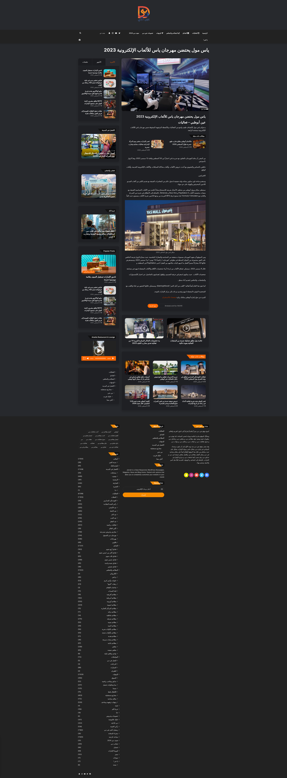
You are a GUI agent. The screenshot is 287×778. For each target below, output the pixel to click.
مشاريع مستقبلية (106, 389)
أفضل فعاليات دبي (113, 435)
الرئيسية (205, 33)
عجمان (116, 747)
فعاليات (92, 443)
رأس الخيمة (114, 726)
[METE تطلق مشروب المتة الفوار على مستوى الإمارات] (110, 104)
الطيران (113, 671)
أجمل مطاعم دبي (106, 432)
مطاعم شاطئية (111, 615)
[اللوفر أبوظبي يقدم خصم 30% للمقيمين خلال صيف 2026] (137, 392)
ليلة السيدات (112, 591)
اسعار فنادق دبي (87, 435)
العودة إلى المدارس (110, 501)
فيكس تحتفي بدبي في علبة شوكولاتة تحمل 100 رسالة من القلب (92, 82)
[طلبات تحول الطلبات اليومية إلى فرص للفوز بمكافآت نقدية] (110, 114)
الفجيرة (115, 486)
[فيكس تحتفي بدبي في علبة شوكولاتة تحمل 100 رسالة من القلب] (110, 83)
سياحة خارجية (113, 737)
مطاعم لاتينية (112, 626)
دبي (82, 439)
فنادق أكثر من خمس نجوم (107, 553)
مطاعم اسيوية (111, 605)
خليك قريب (107, 396)
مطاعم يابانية (112, 643)
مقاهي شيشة (112, 650)
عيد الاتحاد (113, 511)
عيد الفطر (113, 521)
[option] (98, 146)
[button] (98, 350)
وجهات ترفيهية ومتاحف (108, 702)
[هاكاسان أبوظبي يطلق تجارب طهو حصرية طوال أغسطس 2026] (199, 144)
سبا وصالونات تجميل (109, 685)
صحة (114, 765)
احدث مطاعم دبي (100, 435)
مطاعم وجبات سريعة (109, 640)
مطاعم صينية (112, 622)
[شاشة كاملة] (84, 358)
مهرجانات (113, 539)
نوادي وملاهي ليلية (110, 654)
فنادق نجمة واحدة (110, 563)
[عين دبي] (144, 14)
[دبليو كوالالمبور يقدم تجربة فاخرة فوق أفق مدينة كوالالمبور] (110, 94)
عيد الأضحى (112, 507)
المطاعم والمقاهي (172, 33)
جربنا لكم (115, 709)
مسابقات (113, 473)
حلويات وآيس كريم (110, 580)
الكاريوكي (113, 574)
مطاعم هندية (112, 636)
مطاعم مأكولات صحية (109, 633)
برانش (114, 577)
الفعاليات (195, 33)
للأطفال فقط (112, 692)
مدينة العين (112, 462)
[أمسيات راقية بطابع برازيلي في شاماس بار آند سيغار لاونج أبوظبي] (137, 368)
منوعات (115, 758)
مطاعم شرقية (111, 619)
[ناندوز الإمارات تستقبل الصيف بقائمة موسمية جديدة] (110, 73)
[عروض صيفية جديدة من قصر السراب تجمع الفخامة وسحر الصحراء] (165, 392)
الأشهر (99, 62)
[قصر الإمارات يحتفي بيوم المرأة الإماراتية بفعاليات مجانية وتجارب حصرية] (157, 144)
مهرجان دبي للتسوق (109, 535)
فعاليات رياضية (111, 525)
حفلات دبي (89, 439)
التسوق (114, 678)
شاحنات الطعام (111, 587)
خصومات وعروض (112, 716)
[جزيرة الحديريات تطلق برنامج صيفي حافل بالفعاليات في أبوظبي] (165, 368)
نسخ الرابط (152, 306)
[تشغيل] (113, 358)
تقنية (116, 706)
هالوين (114, 542)
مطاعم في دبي (84, 447)
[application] (98, 351)
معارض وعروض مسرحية (108, 532)
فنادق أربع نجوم (111, 549)
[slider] (100, 358)
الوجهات (159, 33)
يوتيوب (114, 476)
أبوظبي (116, 432)
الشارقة (115, 483)
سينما (114, 688)
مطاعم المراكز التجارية (108, 608)
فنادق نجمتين (112, 567)
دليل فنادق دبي (114, 443)
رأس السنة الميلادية (110, 504)
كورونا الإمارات (113, 751)
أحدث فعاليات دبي (93, 432)
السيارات (113, 667)
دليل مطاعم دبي (102, 443)
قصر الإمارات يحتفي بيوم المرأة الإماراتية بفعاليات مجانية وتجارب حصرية (139, 144)
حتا (117, 713)
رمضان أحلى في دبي (111, 730)
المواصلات (114, 657)
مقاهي (114, 647)
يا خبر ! (205, 40)
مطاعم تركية (112, 612)
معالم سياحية (112, 699)
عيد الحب (113, 518)
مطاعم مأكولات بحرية (109, 629)
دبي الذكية (114, 723)
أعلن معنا (110, 400)
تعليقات (85, 62)
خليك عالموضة (113, 719)
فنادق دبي (103, 447)
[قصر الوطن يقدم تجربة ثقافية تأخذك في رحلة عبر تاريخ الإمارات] (193, 392)
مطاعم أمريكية (111, 598)
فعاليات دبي (83, 443)
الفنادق (185, 33)
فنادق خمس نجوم (110, 560)
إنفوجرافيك (114, 466)
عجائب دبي (114, 744)
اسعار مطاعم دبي (113, 439)
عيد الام (113, 514)
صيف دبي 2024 (134, 33)
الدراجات (113, 664)
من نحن (110, 393)
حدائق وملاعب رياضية (109, 681)
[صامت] (88, 358)
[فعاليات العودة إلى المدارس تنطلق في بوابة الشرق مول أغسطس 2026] (193, 368)
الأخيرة (112, 62)
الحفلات (113, 497)
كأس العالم (112, 528)
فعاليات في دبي (113, 447)
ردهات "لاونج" (111, 584)
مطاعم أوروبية (111, 601)
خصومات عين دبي (147, 33)
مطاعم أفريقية (111, 594)
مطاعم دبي (94, 447)
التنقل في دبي (111, 660)
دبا (115, 490)
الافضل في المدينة (108, 386)
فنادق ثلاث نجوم (111, 556)
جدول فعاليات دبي (100, 439)
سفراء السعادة (113, 733)
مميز (116, 754)
